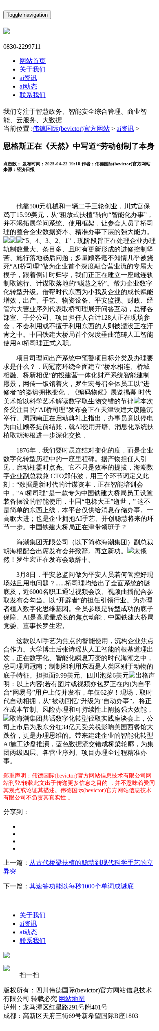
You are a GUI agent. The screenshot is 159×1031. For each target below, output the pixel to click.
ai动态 (28, 86)
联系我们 (33, 94)
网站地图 (72, 998)
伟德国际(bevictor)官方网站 (71, 128)
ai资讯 (28, 77)
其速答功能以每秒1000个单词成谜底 (81, 886)
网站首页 (33, 60)
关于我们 (33, 69)
